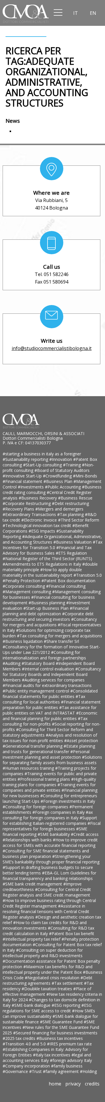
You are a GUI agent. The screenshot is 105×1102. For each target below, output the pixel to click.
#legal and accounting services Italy (47, 1057)
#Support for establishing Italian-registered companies (50, 820)
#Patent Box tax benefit (71, 933)
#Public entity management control (36, 691)
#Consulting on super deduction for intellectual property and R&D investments (43, 952)
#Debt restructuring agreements (47, 980)
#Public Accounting (63, 487)
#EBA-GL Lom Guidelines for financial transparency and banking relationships (49, 875)
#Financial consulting (65, 586)
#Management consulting (27, 591)
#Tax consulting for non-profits (45, 721)
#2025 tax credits (19, 1038)
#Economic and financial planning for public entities (50, 715)
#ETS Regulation (71, 553)
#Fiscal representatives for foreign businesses (52, 826)
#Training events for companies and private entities (49, 787)
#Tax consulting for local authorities (44, 699)
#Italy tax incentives (52, 1055)
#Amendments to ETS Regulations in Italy (42, 564)
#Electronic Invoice (39, 520)
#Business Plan (58, 481)
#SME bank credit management (33, 884)
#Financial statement (23, 481)
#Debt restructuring (70, 503)
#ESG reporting (66, 1005)
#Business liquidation (23, 641)
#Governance (16, 1071)
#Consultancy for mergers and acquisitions (50, 621)
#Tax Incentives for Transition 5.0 (52, 544)
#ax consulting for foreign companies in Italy (48, 814)
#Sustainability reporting (26, 459)
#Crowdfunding (58, 476)
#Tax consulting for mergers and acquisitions (59, 636)
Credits (92, 1084)
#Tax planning (71, 514)
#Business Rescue (75, 498)
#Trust (36, 1071)
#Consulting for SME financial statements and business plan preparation (46, 853)
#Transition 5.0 (88, 575)
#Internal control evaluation (48, 669)
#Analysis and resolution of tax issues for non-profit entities (50, 737)
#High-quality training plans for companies (49, 781)
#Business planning (47, 602)
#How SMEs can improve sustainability (49, 1013)
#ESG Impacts (42, 531)
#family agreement (61, 1071)
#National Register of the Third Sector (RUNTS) (47, 558)
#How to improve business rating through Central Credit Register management (49, 903)
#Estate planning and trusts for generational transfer (49, 748)
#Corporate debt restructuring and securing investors (48, 616)
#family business (67, 1066)
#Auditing (12, 663)
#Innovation (61, 459)
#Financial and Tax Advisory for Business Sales (47, 550)
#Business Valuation (73, 542)
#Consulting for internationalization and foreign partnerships (44, 655)
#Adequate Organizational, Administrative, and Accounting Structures (52, 539)
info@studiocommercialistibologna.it (52, 348)
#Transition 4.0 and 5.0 (25, 1044)
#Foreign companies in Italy (59, 812)
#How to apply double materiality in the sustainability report (42, 572)
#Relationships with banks (28, 840)
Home (55, 1084)
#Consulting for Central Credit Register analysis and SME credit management (47, 892)
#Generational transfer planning (33, 746)
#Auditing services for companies (53, 680)
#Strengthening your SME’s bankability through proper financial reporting (51, 859)
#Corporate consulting (24, 586)
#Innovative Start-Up (23, 476)
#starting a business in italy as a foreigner (42, 454)
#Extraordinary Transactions (30, 514)
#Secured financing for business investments (55, 1033)
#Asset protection (81, 740)
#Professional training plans (44, 779)
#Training (72, 465)
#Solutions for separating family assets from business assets (52, 759)
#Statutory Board (39, 663)
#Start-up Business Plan (46, 608)
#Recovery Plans (19, 509)
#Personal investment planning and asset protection (46, 754)
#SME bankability (54, 834)
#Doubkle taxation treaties (47, 988)
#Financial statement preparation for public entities (52, 704)
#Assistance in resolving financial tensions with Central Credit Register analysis (46, 911)
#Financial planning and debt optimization (46, 610)
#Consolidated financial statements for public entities (50, 693)
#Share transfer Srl (61, 641)
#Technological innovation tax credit (37, 525)
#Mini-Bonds (85, 476)
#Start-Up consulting (43, 465)
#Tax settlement (68, 983)
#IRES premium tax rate (69, 1044)
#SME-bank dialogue (32, 1005)
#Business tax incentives (59, 1038)
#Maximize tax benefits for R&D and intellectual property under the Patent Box (47, 969)
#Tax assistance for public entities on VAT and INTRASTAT (50, 710)
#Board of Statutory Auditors (62, 470)
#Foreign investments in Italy (68, 801)
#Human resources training (29, 768)
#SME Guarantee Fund (62, 1022)
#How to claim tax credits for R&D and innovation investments (45, 925)
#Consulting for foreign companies (36, 806)
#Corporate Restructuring (27, 503)
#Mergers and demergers (59, 509)
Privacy (73, 1084)
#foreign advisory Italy (71, 1060)
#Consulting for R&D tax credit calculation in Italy (48, 930)
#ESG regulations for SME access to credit (47, 1007)
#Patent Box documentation (68, 580)
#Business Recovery (38, 498)
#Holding (88, 1071)
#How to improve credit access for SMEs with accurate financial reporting (50, 842)
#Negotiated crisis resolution (52, 977)
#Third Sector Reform (78, 520)
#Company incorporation (27, 1066)
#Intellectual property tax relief (32, 939)
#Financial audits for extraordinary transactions (47, 685)
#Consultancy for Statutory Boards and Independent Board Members (52, 674)
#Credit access (85, 834)
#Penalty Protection (22, 580)
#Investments (31, 487)
